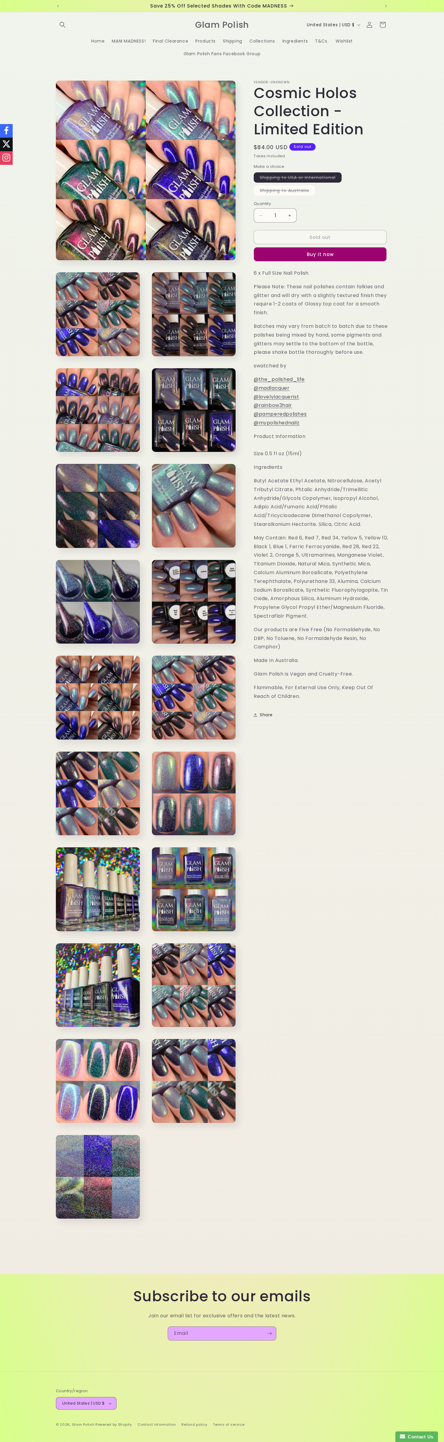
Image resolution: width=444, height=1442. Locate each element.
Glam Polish (83, 1424)
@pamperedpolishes (280, 414)
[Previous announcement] (58, 6)
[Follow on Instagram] (6, 158)
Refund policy (194, 1424)
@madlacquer (272, 388)
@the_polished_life (279, 379)
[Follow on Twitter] (6, 144)
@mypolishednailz (277, 423)
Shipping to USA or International (301, 178)
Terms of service (228, 1424)
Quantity (262, 203)
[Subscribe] (269, 1333)
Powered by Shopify (113, 1424)
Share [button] (266, 715)
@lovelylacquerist (276, 396)
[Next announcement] (386, 6)
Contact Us (419, 1436)
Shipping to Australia (287, 191)
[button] (62, 24)
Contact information (156, 1424)
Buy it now (320, 254)
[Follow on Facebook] (6, 131)
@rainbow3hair (273, 405)
